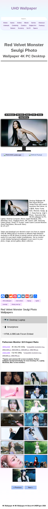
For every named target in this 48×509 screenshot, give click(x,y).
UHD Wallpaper (24, 8)
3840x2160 (6, 347)
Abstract (42, 23)
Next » (30, 487)
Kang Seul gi (24, 117)
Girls (33, 114)
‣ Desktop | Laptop (14, 320)
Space (35, 28)
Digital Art (32, 25)
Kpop (28, 114)
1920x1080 (6, 353)
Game (12, 23)
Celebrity (15, 25)
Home (5, 23)
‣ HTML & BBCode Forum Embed (18, 334)
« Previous (17, 487)
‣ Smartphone (10, 327)
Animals (6, 25)
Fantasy (42, 25)
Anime (19, 23)
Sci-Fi (29, 28)
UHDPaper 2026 (40, 506)
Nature (12, 28)
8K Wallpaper (20, 506)
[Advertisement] (24, 177)
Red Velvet (20, 114)
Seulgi (40, 114)
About (29, 506)
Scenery (21, 28)
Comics (23, 25)
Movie (26, 23)
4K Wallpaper (10, 114)
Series (33, 23)
